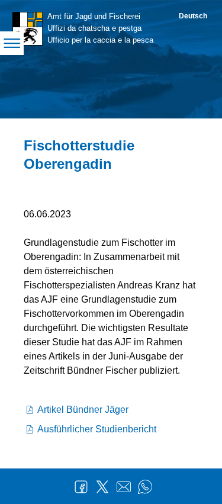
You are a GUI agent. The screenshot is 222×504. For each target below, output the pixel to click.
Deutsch (193, 16)
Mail (124, 487)
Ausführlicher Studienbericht (96, 429)
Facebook (81, 487)
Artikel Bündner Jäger (82, 410)
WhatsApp (145, 487)
